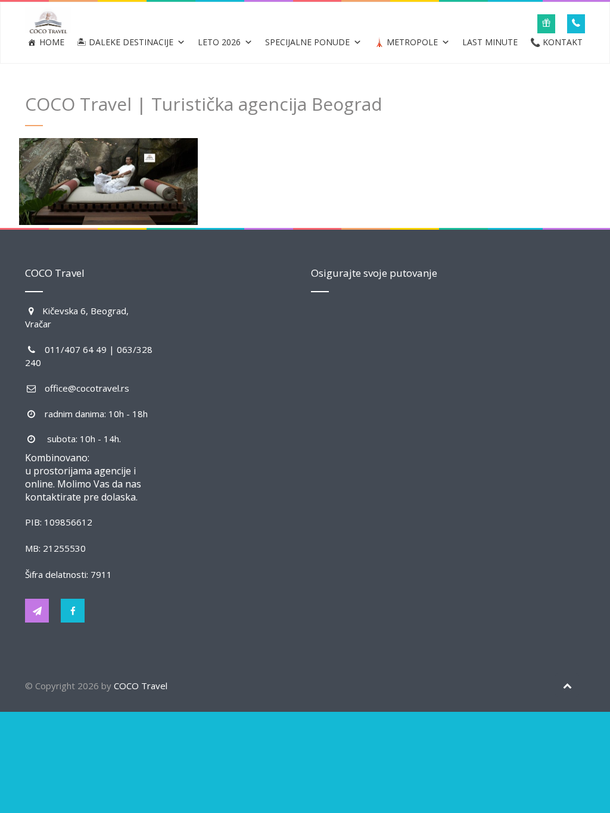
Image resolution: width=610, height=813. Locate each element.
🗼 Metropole (406, 42)
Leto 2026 (219, 42)
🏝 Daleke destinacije (125, 42)
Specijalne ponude (307, 42)
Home (51, 42)
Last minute (490, 42)
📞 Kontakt (556, 42)
